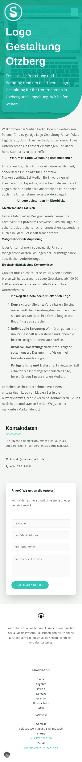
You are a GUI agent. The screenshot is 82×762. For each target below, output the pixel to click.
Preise (41, 689)
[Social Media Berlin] (13, 12)
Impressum (41, 698)
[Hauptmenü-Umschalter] (74, 12)
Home (41, 679)
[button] (7, 755)
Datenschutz (41, 703)
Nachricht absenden (30, 584)
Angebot (41, 684)
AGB (41, 708)
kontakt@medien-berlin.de (41, 748)
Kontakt (41, 693)
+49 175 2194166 (41, 738)
